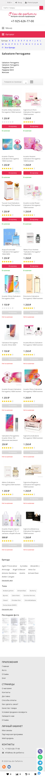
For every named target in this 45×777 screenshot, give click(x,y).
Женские (5, 72)
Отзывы (5, 674)
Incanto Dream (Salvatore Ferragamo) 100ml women (11, 390)
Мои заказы (7, 730)
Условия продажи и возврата (14, 712)
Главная (5, 666)
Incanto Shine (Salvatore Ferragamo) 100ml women (33, 390)
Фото (4, 670)
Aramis (22, 573)
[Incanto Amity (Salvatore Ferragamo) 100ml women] (12, 97)
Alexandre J (34, 566)
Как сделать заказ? (10, 704)
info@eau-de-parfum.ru (14, 752)
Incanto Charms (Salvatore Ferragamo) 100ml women (10, 158)
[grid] (31, 81)
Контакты (6, 692)
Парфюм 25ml (8, 67)
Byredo (5, 595)
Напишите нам (8, 716)
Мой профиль (8, 738)
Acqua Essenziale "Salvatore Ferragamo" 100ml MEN (10, 251)
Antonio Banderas (9, 573)
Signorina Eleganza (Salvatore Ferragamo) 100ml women (31, 484)
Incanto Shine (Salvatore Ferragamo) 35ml (11, 297)
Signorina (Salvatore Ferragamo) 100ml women (33, 437)
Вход (20, 2)
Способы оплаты (9, 700)
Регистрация (33, 2)
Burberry (33, 591)
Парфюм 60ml (8, 70)
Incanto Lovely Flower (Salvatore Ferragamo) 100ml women (31, 205)
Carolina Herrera (29, 595)
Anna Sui (31, 569)
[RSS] (4, 767)
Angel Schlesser (19, 569)
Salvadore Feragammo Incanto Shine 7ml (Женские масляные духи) (10, 438)
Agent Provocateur (9, 566)
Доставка (6, 696)
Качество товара (9, 708)
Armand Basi (33, 573)
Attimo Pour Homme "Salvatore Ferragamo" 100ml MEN (32, 251)
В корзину (13, 126)
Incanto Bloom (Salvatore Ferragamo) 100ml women (33, 343)
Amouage (6, 569)
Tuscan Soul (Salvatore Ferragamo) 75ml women (11, 204)
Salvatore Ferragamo (10, 62)
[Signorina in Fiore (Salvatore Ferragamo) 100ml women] (33, 97)
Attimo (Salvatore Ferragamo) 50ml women (11, 483)
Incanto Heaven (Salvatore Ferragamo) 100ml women (31, 158)
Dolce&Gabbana (30, 600)
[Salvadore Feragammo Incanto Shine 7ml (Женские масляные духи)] (12, 423)
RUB (9, 2)
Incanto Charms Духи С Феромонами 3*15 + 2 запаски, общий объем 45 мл (11, 531)
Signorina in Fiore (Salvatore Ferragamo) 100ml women (31, 112)
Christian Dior (16, 600)
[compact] (39, 81)
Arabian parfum (8, 591)
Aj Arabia (23, 566)
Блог (4, 678)
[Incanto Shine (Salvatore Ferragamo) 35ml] (12, 284)
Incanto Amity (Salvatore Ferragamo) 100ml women (11, 111)
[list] (35, 81)
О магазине (7, 688)
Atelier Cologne (8, 576)
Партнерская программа (12, 734)
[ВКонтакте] (9, 767)
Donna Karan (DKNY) (9, 605)
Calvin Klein (16, 595)
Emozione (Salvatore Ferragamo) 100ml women (33, 297)
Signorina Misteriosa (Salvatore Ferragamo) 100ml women (31, 531)
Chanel (5, 600)
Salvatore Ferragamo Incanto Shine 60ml (10, 343)
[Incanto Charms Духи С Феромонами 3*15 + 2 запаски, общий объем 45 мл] (12, 516)
